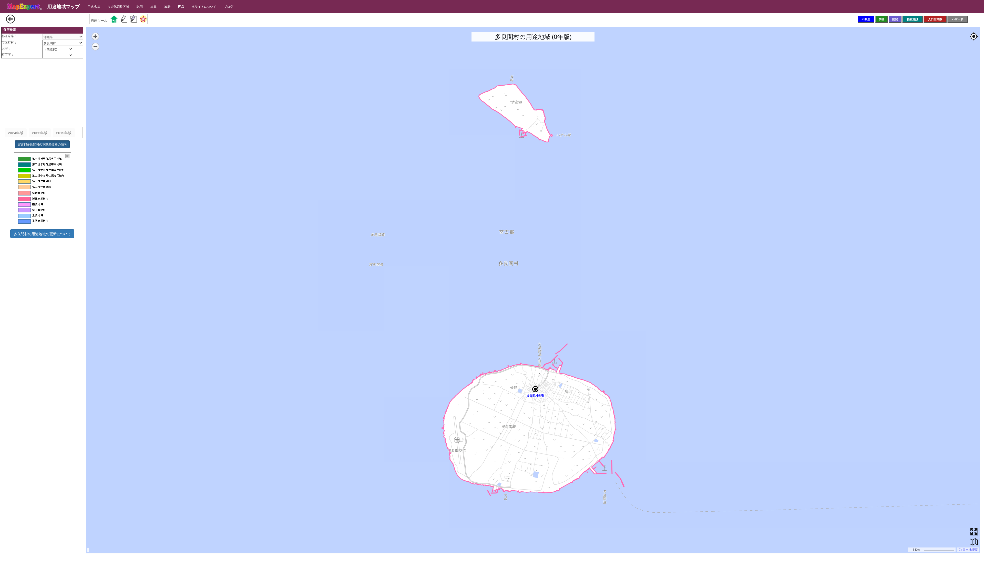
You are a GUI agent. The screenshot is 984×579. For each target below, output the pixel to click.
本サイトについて (204, 6)
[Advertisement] (42, 93)
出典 (153, 6)
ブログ (228, 6)
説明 (140, 6)
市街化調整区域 (118, 6)
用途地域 (93, 6)
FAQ (181, 6)
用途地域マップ (63, 6)
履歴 (167, 6)
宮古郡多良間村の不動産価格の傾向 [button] (42, 144)
